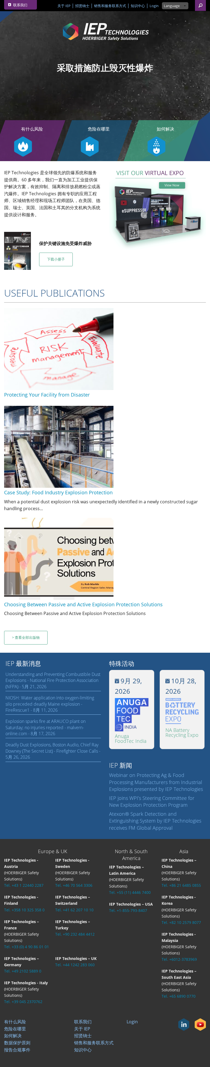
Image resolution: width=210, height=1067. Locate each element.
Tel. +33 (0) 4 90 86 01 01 (26, 946)
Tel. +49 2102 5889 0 (22, 971)
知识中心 (138, 5)
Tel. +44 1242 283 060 (75, 964)
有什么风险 (15, 1022)
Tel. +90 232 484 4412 (75, 934)
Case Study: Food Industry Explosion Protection (58, 492)
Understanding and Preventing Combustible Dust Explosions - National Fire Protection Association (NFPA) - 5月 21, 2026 (52, 680)
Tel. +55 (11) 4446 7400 (130, 892)
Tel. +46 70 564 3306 (73, 885)
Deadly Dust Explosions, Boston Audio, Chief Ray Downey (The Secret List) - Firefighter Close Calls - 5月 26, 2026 (52, 751)
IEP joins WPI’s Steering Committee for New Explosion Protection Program (151, 801)
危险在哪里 (99, 129)
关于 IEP (64, 5)
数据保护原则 (17, 1043)
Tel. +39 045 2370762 (23, 1001)
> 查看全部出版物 (26, 637)
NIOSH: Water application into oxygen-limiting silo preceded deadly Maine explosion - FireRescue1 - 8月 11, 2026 (49, 704)
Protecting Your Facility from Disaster (47, 394)
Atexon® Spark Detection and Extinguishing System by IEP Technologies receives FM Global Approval (155, 821)
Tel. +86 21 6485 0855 (181, 885)
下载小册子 (56, 259)
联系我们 (83, 1022)
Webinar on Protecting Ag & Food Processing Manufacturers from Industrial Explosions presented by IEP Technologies (156, 782)
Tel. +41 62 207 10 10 (74, 909)
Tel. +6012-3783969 (179, 959)
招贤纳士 (82, 5)
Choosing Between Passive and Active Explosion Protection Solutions (83, 604)
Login (154, 5)
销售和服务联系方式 (110, 5)
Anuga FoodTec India (131, 738)
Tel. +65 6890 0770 (179, 996)
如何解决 (165, 129)
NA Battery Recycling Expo (182, 732)
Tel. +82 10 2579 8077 (181, 922)
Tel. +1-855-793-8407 (128, 910)
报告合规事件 (17, 1050)
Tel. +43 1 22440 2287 (23, 885)
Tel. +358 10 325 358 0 (24, 909)
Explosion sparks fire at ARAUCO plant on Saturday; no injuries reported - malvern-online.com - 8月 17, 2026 (45, 727)
